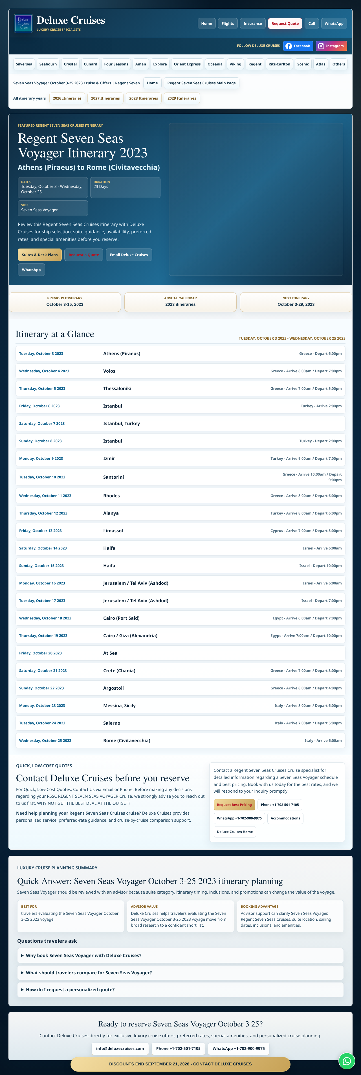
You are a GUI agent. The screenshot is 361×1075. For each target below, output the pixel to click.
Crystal (70, 64)
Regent (254, 64)
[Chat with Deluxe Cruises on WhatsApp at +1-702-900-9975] (346, 1060)
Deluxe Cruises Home (235, 831)
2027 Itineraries (105, 98)
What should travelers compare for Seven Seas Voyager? (89, 973)
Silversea (24, 64)
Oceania (215, 64)
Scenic (303, 64)
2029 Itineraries (182, 98)
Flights (228, 23)
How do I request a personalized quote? (70, 989)
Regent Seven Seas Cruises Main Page (202, 82)
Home (206, 23)
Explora (160, 64)
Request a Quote (84, 254)
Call (311, 23)
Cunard (90, 64)
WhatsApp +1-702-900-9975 (239, 818)
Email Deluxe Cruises (129, 254)
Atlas (320, 64)
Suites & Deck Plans (40, 254)
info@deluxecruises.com (120, 1048)
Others (339, 64)
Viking (235, 64)
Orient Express (187, 64)
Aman (140, 64)
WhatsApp (334, 23)
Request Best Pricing (234, 804)
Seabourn (48, 64)
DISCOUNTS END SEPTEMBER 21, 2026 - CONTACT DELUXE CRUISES (180, 1064)
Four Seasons (116, 64)
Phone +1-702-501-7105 (280, 804)
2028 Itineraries (143, 98)
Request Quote (285, 23)
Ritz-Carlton (279, 64)
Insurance (253, 23)
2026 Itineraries (67, 98)
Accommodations (285, 818)
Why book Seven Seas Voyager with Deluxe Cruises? (83, 955)
